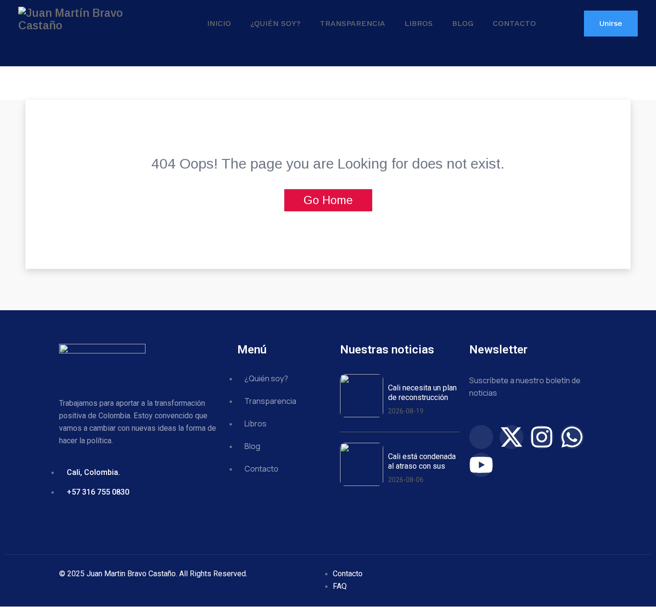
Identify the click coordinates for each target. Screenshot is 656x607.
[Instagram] (542, 437)
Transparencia (352, 23)
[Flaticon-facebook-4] (481, 437)
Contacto (514, 23)
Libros (418, 23)
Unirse (610, 23)
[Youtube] (481, 465)
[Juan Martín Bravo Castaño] (90, 19)
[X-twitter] (511, 437)
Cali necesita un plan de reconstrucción (422, 392)
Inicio (219, 23)
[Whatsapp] (572, 437)
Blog (463, 23)
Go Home (328, 200)
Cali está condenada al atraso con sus (422, 461)
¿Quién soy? (275, 23)
